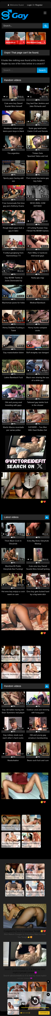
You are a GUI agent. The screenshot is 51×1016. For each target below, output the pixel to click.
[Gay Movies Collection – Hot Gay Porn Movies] (21, 15)
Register (39, 5)
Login (29, 5)
